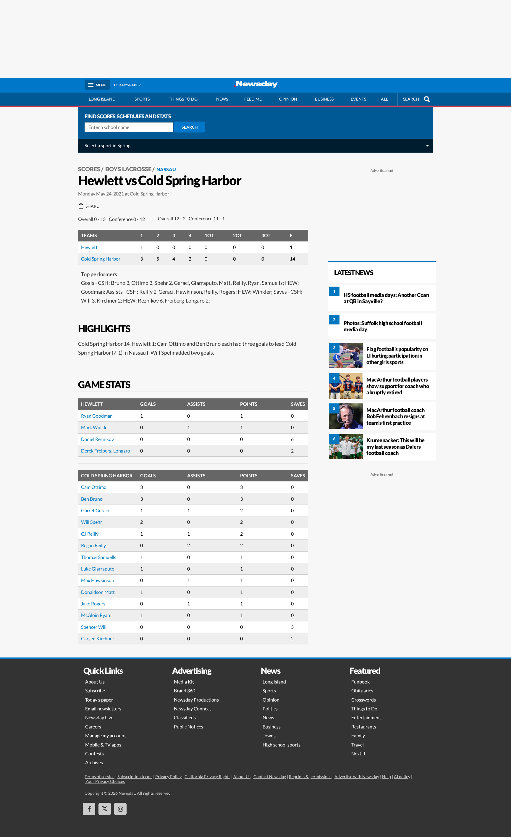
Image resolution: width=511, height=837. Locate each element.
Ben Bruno (92, 499)
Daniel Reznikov (97, 439)
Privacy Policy (168, 776)
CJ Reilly (89, 534)
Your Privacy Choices (105, 781)
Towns (269, 735)
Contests (94, 753)
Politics (270, 708)
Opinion (288, 98)
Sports (142, 98)
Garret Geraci (95, 510)
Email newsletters (103, 708)
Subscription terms (134, 776)
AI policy (402, 776)
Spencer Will (93, 627)
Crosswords (363, 699)
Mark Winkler (95, 427)
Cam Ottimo (93, 487)
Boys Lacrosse (128, 168)
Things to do (183, 98)
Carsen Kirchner (97, 638)
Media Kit (184, 681)
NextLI (358, 753)
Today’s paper (99, 699)
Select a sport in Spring (107, 145)
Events (358, 98)
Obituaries (362, 690)
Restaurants (363, 726)
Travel (357, 744)
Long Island (102, 98)
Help (386, 776)
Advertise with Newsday (356, 776)
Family (358, 735)
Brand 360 (184, 690)
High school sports (281, 744)
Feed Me (253, 98)
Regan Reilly (93, 545)
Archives (94, 762)
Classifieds (185, 717)
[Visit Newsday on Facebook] (89, 809)
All (384, 98)
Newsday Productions (196, 699)
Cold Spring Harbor (100, 258)
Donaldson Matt (98, 592)
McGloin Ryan (95, 615)
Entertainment (366, 717)
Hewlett (89, 247)
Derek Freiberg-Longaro (105, 450)
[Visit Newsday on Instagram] (120, 809)
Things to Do (364, 708)
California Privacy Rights (207, 776)
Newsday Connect (192, 708)
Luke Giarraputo (97, 568)
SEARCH (411, 98)
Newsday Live (99, 717)
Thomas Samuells (98, 557)
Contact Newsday (269, 776)
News (222, 98)
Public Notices (188, 726)
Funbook (360, 681)
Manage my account (105, 735)
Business (324, 98)
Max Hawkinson (97, 580)
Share (92, 206)
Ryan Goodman (97, 415)
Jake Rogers (93, 603)
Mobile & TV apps (103, 744)
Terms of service (99, 776)
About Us (95, 681)
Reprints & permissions (310, 776)
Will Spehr (91, 522)
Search (190, 127)
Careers (93, 726)
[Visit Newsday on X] (104, 809)
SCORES (89, 168)
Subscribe (95, 690)
